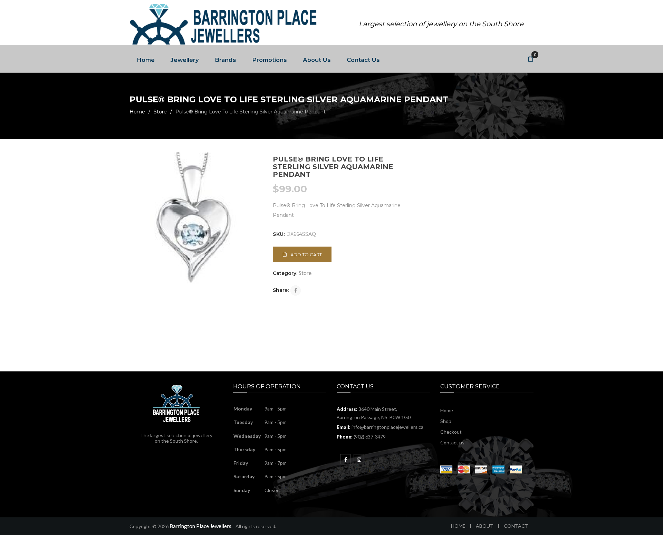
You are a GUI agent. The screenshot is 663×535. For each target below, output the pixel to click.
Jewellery (185, 59)
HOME (458, 526)
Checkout (451, 432)
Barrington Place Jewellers (200, 526)
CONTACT (516, 526)
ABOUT (484, 526)
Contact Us (363, 59)
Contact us (452, 442)
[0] (531, 59)
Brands (225, 59)
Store (160, 112)
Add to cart (306, 254)
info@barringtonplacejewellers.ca (387, 427)
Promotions (269, 59)
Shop (445, 421)
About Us (317, 59)
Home (146, 59)
